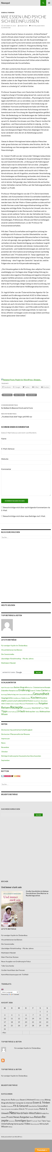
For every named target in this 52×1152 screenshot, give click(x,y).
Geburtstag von (13, 694)
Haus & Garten (6, 1109)
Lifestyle (30, 1109)
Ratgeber (43, 703)
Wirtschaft (44, 1124)
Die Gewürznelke (7, 654)
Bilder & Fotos (40, 1100)
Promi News (12, 1117)
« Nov (4, 1033)
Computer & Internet (23, 1103)
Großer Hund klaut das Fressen (13, 970)
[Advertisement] (26, 346)
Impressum (5, 738)
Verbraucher (30, 712)
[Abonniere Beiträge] (3, 1060)
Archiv (8, 1100)
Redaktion (23, 26)
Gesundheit (31, 395)
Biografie (24, 687)
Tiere (46, 708)
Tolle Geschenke (7, 966)
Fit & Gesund (20, 1105)
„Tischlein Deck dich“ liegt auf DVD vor (16, 415)
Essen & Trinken (7, 12)
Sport (29, 1120)
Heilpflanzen (17, 698)
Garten (44, 690)
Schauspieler (27, 708)
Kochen (35, 697)
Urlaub (21, 711)
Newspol (5, 3)
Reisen (5, 707)
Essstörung (19, 395)
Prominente (29, 704)
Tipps (4, 711)
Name (3, 438)
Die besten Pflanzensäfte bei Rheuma (15, 734)
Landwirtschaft (12, 701)
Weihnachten (45, 711)
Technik (34, 1121)
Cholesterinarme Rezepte (41, 687)
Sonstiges (20, 1120)
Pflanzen (22, 704)
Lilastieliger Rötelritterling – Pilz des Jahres (17, 659)
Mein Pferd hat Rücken (10, 957)
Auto (11, 687)
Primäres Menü (49, 3)
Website (4, 459)
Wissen (4, 714)
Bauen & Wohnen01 (28, 1100)
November (5, 747)
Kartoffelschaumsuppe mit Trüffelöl (14, 974)
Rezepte (16, 707)
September (5, 760)
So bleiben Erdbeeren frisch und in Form (17, 406)
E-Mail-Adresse (7, 449)
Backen (17, 687)
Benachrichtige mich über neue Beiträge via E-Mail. (24, 516)
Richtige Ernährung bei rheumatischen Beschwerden (21, 756)
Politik (43, 1113)
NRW (3, 704)
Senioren (12, 1121)
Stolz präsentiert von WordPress (11, 1137)
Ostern (7, 704)
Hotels (23, 698)
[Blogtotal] (16, 776)
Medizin (30, 701)
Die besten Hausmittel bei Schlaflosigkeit (16, 730)
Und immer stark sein (11, 887)
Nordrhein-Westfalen (40, 701)
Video (37, 711)
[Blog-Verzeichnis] (6, 776)
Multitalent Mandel (8, 663)
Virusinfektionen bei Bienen (11, 650)
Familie (3, 1106)
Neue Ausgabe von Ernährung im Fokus (16, 961)
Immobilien (15, 1109)
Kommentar (6, 469)
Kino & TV (23, 1109)
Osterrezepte (15, 703)
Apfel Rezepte (5, 687)
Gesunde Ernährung (26, 694)
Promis (36, 703)
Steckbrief (36, 708)
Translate (16, 994)
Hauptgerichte (7, 698)
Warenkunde (35, 1124)
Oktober (4, 752)
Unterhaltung (12, 711)
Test (42, 708)
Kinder (28, 698)
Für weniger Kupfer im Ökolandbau (14, 645)
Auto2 (18, 1100)
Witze (10, 1127)
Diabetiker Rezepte (8, 691)
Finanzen (10, 1106)
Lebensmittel (22, 701)
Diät (16, 691)
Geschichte (32, 1106)
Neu (12, 1113)
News (3, 743)
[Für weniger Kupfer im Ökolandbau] (7, 625)
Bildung (47, 1100)
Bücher (30, 687)
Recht (32, 1117)
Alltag (3, 1100)
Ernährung (7, 395)
